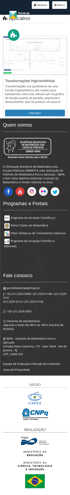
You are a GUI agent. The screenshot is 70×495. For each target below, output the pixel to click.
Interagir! (35, 113)
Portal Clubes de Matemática (29, 225)
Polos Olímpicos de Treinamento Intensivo (38, 233)
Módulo (41, 5)
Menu (61, 5)
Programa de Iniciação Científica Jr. (33, 218)
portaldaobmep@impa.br (23, 288)
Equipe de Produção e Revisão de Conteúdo (31, 364)
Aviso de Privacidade (16, 369)
